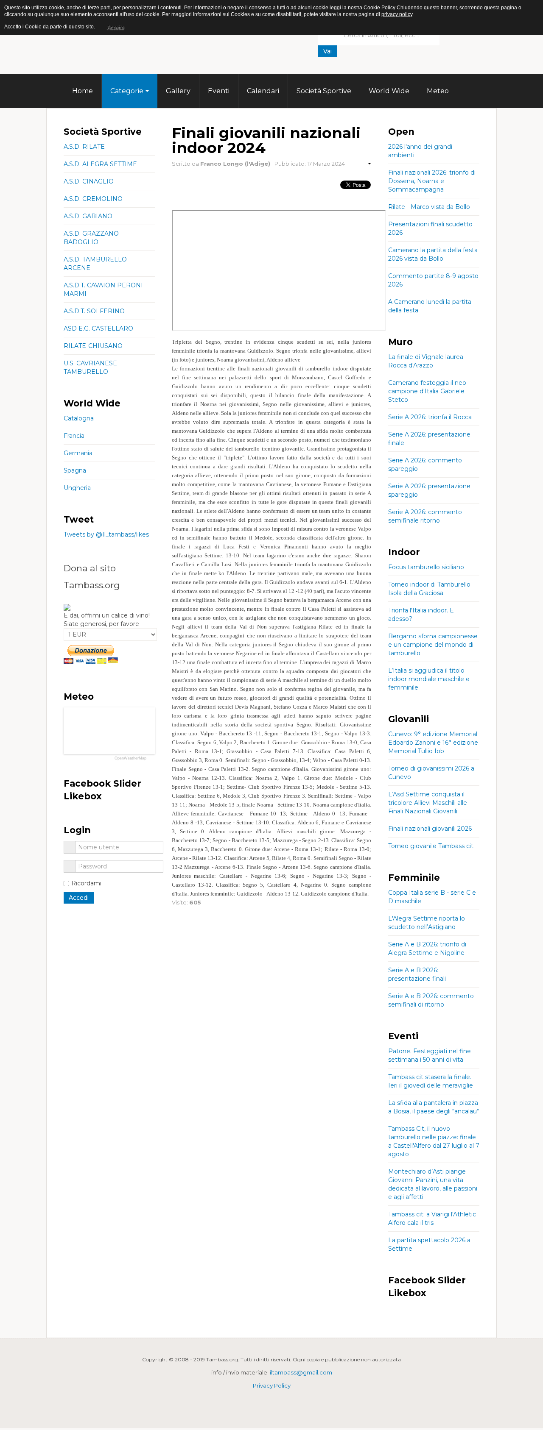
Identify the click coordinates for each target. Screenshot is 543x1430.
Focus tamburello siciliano (426, 567)
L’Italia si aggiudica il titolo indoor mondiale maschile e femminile (429, 679)
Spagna (75, 470)
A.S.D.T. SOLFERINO (94, 311)
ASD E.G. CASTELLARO (98, 328)
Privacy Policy (272, 1385)
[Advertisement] (381, 70)
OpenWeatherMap (130, 758)
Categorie (126, 91)
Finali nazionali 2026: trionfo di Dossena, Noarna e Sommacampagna (432, 181)
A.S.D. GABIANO (88, 216)
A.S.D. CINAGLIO (89, 181)
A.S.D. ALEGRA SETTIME (100, 164)
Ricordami (86, 883)
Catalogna (79, 418)
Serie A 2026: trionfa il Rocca (430, 417)
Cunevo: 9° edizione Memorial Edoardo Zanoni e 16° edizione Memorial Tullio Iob (433, 742)
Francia (74, 436)
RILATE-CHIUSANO (93, 346)
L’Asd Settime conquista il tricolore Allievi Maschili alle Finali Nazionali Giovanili (427, 802)
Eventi (219, 91)
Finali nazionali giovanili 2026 (430, 828)
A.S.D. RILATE (84, 146)
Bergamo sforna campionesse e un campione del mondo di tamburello (433, 644)
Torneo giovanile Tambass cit (430, 846)
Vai (327, 51)
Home (82, 91)
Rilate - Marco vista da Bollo (429, 207)
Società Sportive (324, 91)
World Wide (389, 91)
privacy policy (396, 14)
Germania (78, 453)
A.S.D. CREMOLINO (93, 199)
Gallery (178, 91)
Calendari (263, 91)
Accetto (115, 28)
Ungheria (77, 488)
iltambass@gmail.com (301, 1372)
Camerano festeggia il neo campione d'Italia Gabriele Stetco (427, 391)
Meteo (438, 91)
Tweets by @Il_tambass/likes (106, 534)
